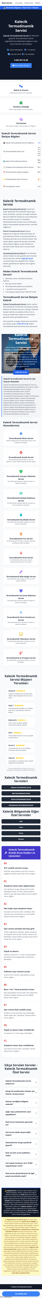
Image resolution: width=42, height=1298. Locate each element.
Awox (21, 827)
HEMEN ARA (22, 1294)
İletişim (37, 3)
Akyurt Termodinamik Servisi (21, 799)
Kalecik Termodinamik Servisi (16, 35)
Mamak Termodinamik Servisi (21, 787)
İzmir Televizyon (6, 1297)
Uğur (21, 821)
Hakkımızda (28, 3)
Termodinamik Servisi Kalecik (14, 253)
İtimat (21, 833)
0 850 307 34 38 (21, 60)
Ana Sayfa (18, 3)
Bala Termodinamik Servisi (21, 793)
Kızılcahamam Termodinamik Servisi (21, 805)
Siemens (21, 839)
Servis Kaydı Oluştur (21, 65)
